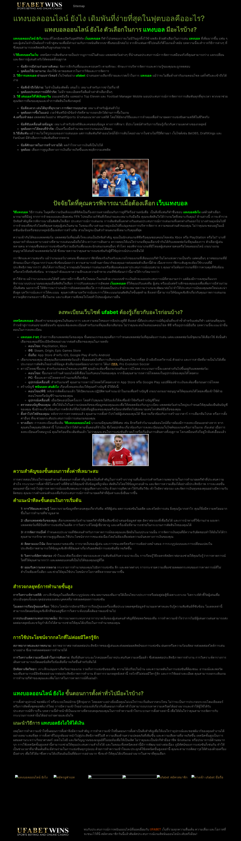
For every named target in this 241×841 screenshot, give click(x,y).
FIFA (114, 364)
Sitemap (79, 6)
